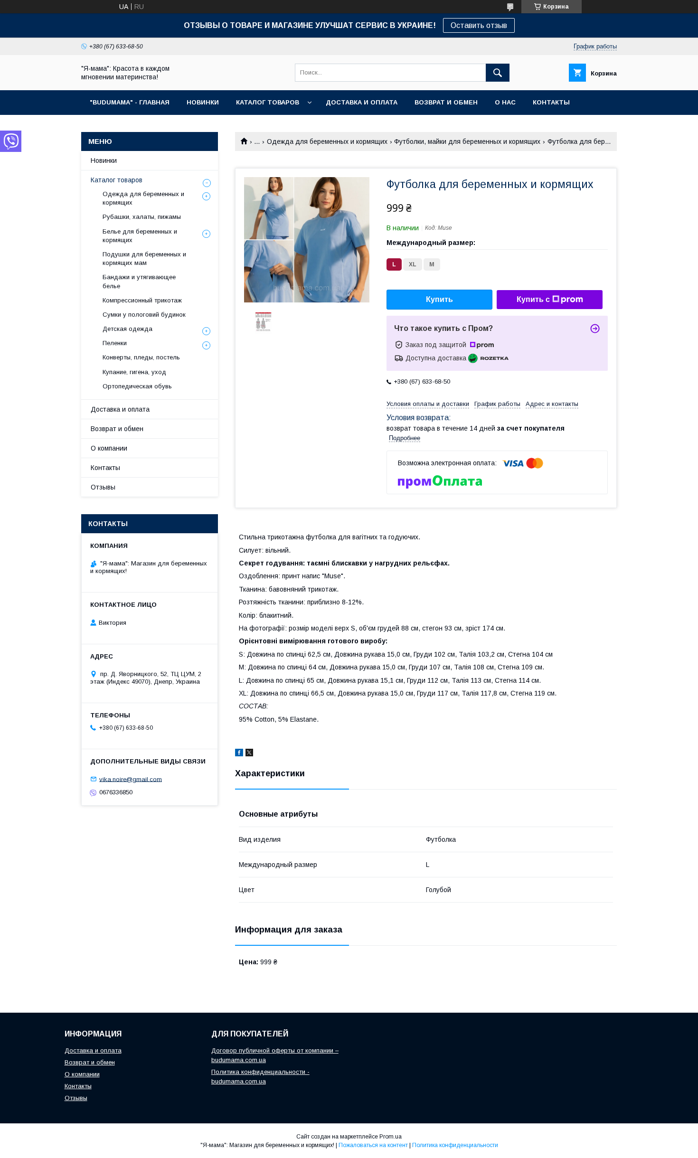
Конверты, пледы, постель (141, 357)
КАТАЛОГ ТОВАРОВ (267, 102)
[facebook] (239, 754)
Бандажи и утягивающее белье (139, 281)
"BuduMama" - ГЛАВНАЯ (130, 102)
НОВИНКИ (203, 102)
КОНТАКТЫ (551, 102)
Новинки (104, 160)
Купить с (533, 299)
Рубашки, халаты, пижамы (142, 216)
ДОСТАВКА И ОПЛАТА (361, 102)
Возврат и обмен (117, 429)
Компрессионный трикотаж (142, 300)
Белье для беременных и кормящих (140, 236)
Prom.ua (390, 1136)
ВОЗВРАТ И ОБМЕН (446, 102)
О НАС (505, 102)
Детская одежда (127, 328)
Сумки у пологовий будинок (144, 314)
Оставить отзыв (479, 25)
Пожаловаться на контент (373, 1145)
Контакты (105, 467)
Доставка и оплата (120, 409)
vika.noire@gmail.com (130, 778)
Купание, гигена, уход (134, 372)
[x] (249, 754)
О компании (109, 448)
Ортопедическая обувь (137, 386)
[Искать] (497, 73)
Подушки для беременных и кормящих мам (144, 258)
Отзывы (103, 487)
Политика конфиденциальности (455, 1145)
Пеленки (115, 343)
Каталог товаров (116, 180)
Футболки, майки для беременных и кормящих (467, 141)
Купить (439, 299)
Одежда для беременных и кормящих (327, 141)
